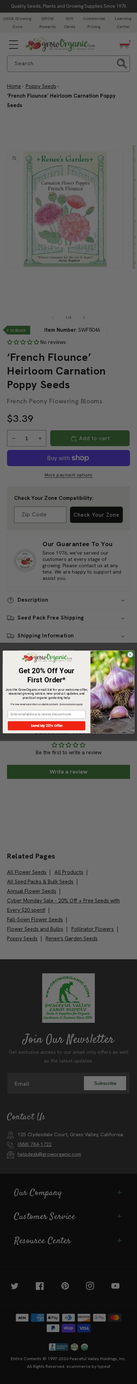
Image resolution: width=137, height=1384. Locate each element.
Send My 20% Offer (47, 725)
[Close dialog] (130, 654)
